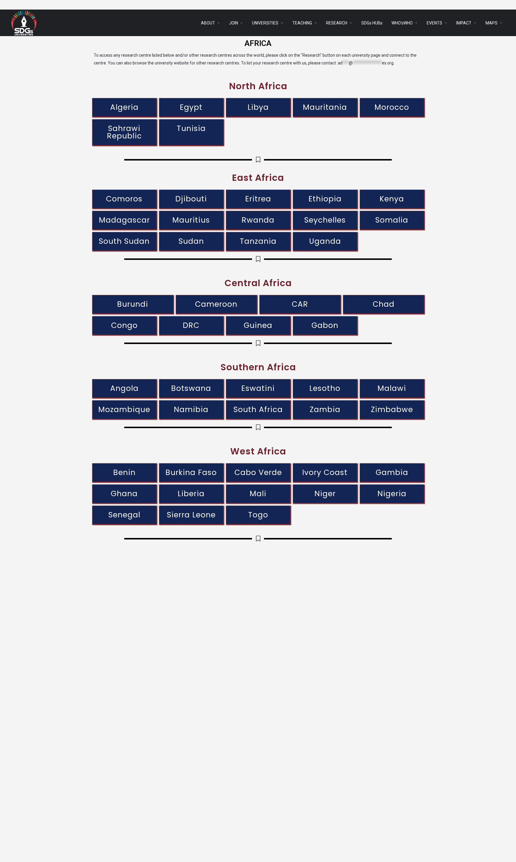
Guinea (258, 325)
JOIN (233, 23)
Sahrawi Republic (124, 132)
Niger (325, 493)
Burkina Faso (191, 472)
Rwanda (258, 220)
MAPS (491, 23)
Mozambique (124, 409)
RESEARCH (336, 23)
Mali (258, 493)
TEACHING (302, 23)
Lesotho (324, 388)
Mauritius (191, 220)
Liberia (191, 493)
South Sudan (124, 241)
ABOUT (208, 23)
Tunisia (191, 128)
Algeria (124, 107)
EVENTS (434, 23)
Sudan (191, 241)
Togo (258, 515)
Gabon (324, 325)
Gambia (392, 472)
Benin (124, 472)
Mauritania (325, 107)
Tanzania (258, 241)
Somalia (391, 220)
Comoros (124, 199)
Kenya (392, 199)
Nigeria (391, 493)
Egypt (191, 107)
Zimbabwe (392, 409)
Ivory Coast (325, 472)
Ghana (124, 493)
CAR (300, 304)
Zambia (325, 409)
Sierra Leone (191, 515)
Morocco (391, 107)
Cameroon (216, 304)
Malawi (391, 388)
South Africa (258, 409)
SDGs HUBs (372, 23)
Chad (383, 304)
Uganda (325, 241)
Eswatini (258, 388)
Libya (258, 107)
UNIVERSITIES (265, 23)
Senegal (124, 515)
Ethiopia (325, 199)
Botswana (191, 388)
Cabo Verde (258, 472)
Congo (124, 325)
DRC (191, 325)
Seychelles (325, 220)
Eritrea (258, 199)
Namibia (191, 409)
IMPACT (464, 23)
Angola (124, 388)
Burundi (132, 304)
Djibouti (191, 199)
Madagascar (124, 220)
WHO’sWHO (402, 23)
